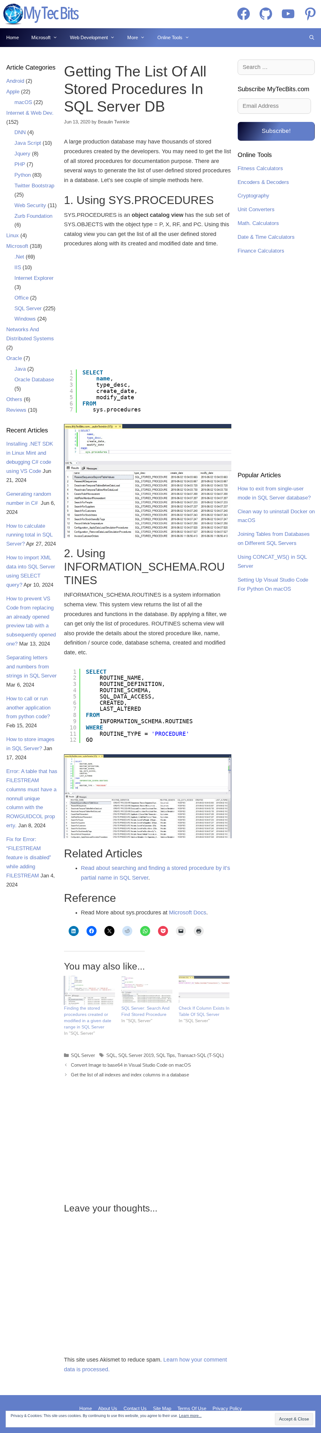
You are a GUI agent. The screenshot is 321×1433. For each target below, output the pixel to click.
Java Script (27, 143)
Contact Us (135, 1408)
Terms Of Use (191, 1408)
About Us (107, 1408)
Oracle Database (34, 380)
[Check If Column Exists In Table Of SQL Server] (204, 990)
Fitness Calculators (260, 168)
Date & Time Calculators (266, 237)
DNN (20, 132)
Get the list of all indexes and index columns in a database (130, 1074)
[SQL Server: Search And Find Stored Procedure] (146, 990)
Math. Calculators (258, 223)
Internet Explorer (34, 278)
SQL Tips (165, 1055)
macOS (23, 102)
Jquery (22, 154)
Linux (12, 235)
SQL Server (83, 1055)
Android (15, 81)
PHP (19, 164)
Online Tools (169, 37)
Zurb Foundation (33, 216)
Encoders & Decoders (263, 182)
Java (20, 369)
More (132, 37)
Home (12, 37)
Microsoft (40, 37)
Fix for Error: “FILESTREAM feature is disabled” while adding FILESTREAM (28, 857)
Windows (25, 319)
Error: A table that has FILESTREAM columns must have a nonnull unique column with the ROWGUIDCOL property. (31, 798)
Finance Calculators (261, 251)
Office (21, 298)
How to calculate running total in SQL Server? (29, 535)
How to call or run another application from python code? (28, 708)
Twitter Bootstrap (34, 186)
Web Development (89, 37)
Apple (12, 92)
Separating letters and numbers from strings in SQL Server (31, 667)
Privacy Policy (227, 1408)
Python (22, 175)
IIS (17, 267)
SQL (111, 1055)
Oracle (14, 358)
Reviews (16, 410)
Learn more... (190, 1416)
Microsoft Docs (187, 912)
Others (14, 399)
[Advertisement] (118, 309)
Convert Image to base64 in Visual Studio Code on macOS (131, 1065)
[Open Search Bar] (312, 37)
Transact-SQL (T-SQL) (200, 1055)
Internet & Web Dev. (30, 113)
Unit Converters (256, 209)
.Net (19, 257)
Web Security (30, 205)
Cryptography (253, 196)
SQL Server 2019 (136, 1055)
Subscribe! (276, 131)
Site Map (162, 1408)
